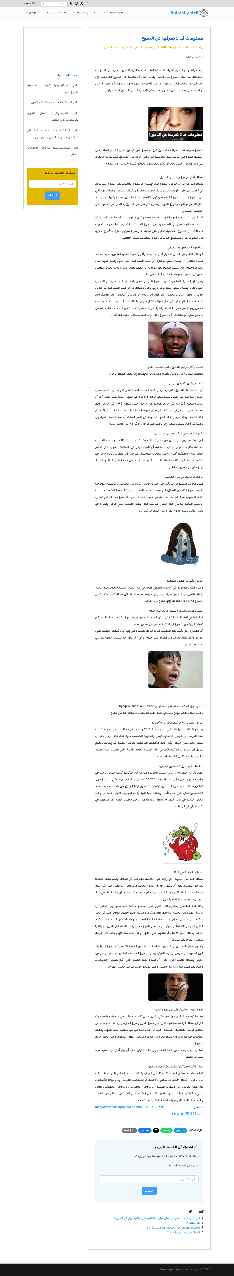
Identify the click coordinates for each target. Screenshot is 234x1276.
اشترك (52, 195)
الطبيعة (80, 13)
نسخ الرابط (129, 1130)
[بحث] (43, 4)
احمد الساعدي (186, 47)
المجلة (94, 13)
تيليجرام (180, 1130)
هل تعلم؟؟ (193, 1223)
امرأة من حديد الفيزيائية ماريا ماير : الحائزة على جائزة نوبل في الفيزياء (157, 1218)
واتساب (166, 1130)
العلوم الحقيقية (115, 13)
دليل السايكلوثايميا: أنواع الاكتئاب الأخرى (54, 103)
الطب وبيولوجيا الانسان (147, 47)
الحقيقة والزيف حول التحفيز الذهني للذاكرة (173, 1228)
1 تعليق (107, 47)
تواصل (32, 13)
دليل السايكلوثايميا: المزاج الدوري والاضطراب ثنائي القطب (52, 116)
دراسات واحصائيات (123, 47)
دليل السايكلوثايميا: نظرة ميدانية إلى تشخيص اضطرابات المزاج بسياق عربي (52, 134)
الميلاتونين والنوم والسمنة (183, 1232)
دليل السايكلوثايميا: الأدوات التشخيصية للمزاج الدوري (52, 88)
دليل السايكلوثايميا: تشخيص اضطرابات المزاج (52, 151)
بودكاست (47, 13)
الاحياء (64, 13)
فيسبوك (145, 1130)
